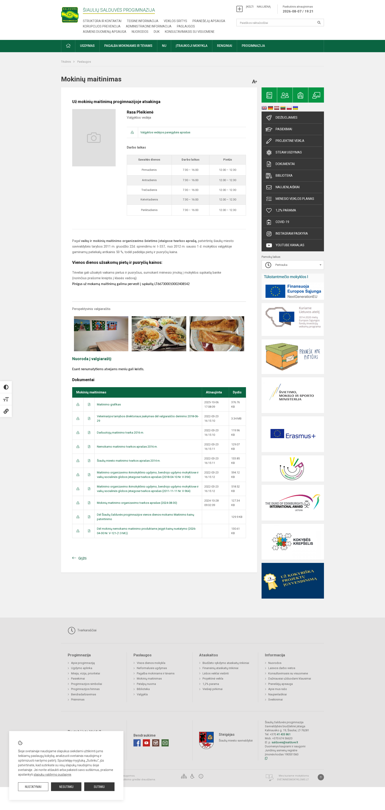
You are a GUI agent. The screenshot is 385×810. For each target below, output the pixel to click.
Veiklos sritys (175, 21)
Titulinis (66, 61)
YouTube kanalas (290, 245)
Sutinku (99, 787)
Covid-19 (282, 222)
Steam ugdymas (289, 152)
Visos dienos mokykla (151, 663)
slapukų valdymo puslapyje (52, 774)
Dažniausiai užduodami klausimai (289, 678)
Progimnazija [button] (253, 46)
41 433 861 (283, 734)
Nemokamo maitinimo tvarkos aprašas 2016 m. (127, 446)
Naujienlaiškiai (288, 187)
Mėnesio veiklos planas (295, 198)
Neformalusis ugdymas (152, 668)
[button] (68, 46)
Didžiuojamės (286, 117)
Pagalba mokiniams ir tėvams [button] (128, 46)
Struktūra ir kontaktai (102, 21)
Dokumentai (285, 164)
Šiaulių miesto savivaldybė (236, 740)
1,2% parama (286, 210)
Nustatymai (33, 787)
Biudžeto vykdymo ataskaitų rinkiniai (226, 663)
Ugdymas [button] (87, 46)
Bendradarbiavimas (83, 694)
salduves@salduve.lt (285, 742)
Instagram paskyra (292, 233)
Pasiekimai (284, 129)
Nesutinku (66, 787)
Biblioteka (284, 175)
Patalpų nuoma (146, 684)
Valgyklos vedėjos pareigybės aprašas (165, 132)
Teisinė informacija (142, 21)
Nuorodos (140, 31)
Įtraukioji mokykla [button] (191, 46)
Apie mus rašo (277, 689)
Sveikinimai (275, 699)
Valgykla (142, 694)
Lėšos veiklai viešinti (216, 673)
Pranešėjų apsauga (208, 21)
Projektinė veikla (290, 141)
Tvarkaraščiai (86, 630)
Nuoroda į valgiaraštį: (92, 358)
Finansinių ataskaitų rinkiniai (220, 668)
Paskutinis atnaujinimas (298, 9)
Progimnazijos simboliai (86, 684)
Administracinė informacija (149, 26)
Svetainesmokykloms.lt (293, 779)
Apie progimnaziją (83, 663)
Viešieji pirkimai (213, 689)
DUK (157, 31)
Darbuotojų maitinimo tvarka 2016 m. (120, 432)
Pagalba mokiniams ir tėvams (155, 673)
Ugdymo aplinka (81, 668)
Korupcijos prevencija (102, 26)
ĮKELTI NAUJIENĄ (258, 6)
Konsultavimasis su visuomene (190, 31)
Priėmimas (77, 699)
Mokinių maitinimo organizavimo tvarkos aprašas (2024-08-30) (137, 502)
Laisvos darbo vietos (281, 668)
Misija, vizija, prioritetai (85, 673)
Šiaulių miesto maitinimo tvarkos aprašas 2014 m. (128, 460)
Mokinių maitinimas (149, 678)
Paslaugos (186, 26)
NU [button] (164, 46)
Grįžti (82, 558)
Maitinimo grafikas (109, 404)
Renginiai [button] (224, 46)
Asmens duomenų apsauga (104, 31)
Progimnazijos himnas (85, 689)
